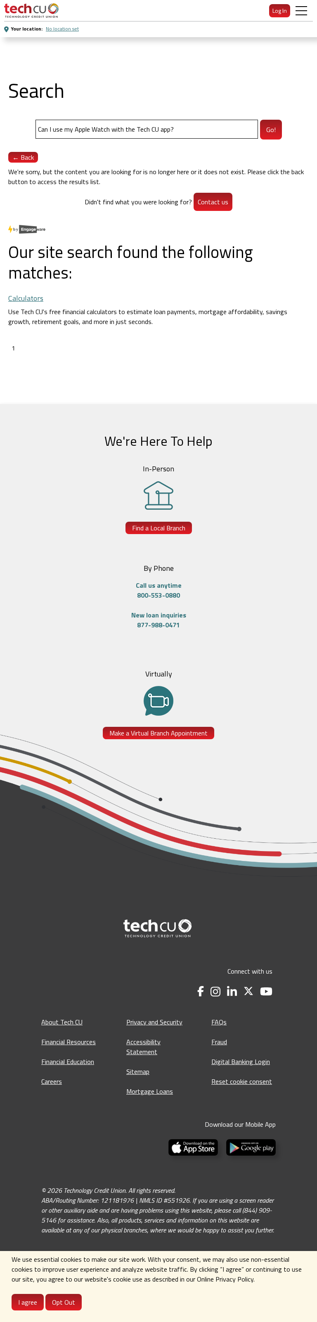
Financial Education (67, 1062)
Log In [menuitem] (279, 10)
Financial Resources (68, 1042)
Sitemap (137, 1071)
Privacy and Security (154, 1022)
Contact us (213, 202)
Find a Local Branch (158, 528)
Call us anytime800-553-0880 (159, 590)
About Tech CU (62, 1022)
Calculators (25, 298)
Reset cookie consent (241, 1081)
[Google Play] (249, 1147)
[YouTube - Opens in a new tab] (266, 991)
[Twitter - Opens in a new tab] (248, 991)
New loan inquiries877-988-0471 (158, 620)
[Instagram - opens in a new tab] (215, 991)
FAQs (219, 1022)
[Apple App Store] (194, 1147)
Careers (51, 1081)
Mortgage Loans (149, 1091)
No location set (62, 29)
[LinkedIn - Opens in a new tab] (232, 991)
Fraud (219, 1042)
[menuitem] (31, 10)
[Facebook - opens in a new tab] (200, 991)
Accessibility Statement (143, 1047)
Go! (271, 130)
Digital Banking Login (240, 1062)
